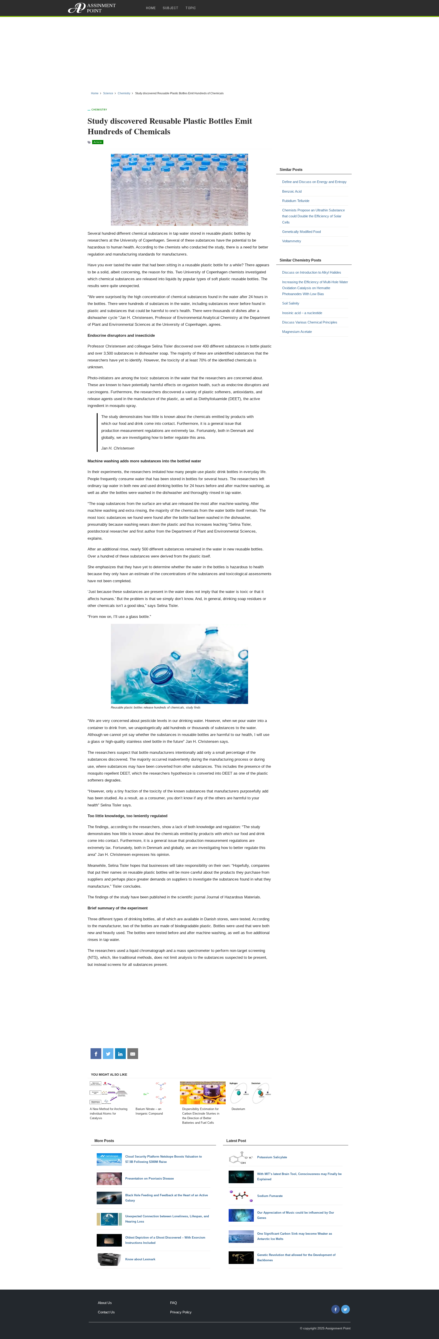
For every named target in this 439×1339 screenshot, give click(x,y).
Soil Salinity (290, 303)
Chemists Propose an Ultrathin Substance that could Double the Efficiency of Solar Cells (313, 216)
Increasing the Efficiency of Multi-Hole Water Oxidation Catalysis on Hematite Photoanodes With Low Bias (315, 288)
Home (151, 8)
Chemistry (99, 109)
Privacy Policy (181, 1312)
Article (98, 142)
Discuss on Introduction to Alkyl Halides (311, 272)
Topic (190, 8)
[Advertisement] (219, 52)
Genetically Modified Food (301, 232)
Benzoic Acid (292, 191)
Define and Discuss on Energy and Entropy (314, 182)
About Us (105, 1303)
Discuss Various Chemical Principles (309, 322)
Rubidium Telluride (295, 201)
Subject (171, 8)
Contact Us (106, 1312)
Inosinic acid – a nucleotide (302, 313)
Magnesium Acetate (297, 332)
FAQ (173, 1303)
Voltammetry (291, 241)
